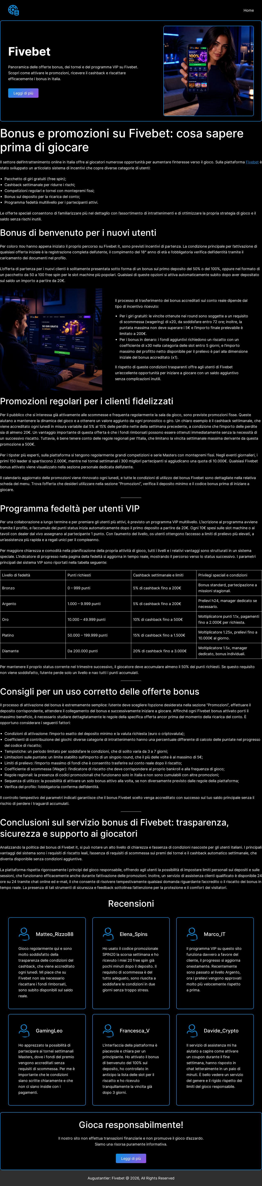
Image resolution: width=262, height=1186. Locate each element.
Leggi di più (23, 93)
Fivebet (252, 162)
